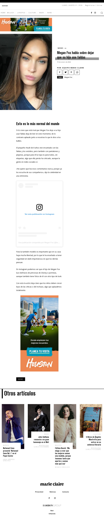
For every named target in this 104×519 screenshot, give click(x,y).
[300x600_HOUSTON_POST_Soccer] (39, 373)
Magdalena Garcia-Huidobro (41, 446)
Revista (58, 445)
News (60, 48)
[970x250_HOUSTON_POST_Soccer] (26, 31)
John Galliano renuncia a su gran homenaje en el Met (41, 439)
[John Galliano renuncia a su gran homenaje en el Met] (39, 421)
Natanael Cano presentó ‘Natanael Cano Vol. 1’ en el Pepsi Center (10, 452)
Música (6, 445)
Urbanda (52, 514)
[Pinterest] (71, 72)
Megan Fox (68, 77)
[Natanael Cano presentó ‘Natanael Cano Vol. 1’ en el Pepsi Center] (13, 426)
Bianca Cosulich (62, 467)
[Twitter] (65, 72)
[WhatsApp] (77, 72)
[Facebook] (91, 13)
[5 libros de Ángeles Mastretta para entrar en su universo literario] (91, 421)
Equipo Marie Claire (73, 68)
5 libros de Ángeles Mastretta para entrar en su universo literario (93, 441)
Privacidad (39, 492)
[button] (101, 13)
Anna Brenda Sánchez (9, 460)
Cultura (97, 434)
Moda (46, 434)
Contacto (65, 492)
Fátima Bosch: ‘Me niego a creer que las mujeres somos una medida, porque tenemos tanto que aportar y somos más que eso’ (63, 456)
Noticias (53, 492)
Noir (52, 511)
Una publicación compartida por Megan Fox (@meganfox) (41, 242)
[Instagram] (95, 13)
